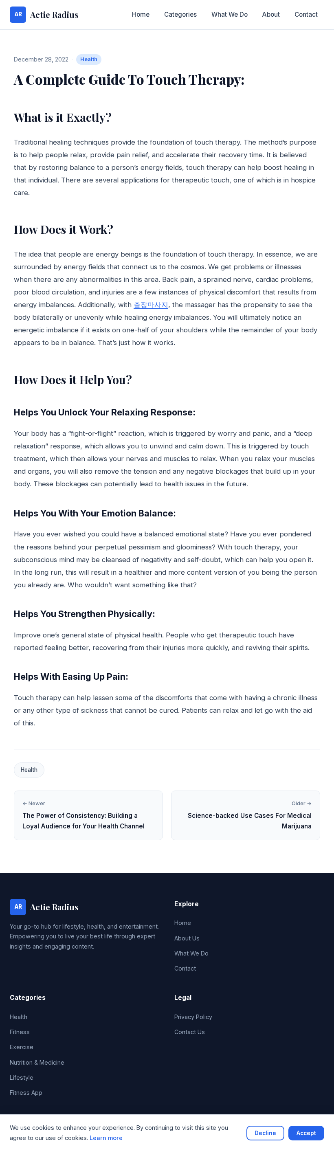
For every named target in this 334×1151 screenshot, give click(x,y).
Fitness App (26, 1092)
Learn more (106, 1137)
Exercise (21, 1046)
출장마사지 (151, 305)
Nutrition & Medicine (37, 1062)
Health (88, 59)
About (271, 14)
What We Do (229, 14)
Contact (306, 14)
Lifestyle (21, 1077)
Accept (306, 1133)
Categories (180, 14)
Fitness (20, 1031)
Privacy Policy (193, 1016)
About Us (187, 938)
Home (140, 14)
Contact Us (189, 1031)
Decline (265, 1133)
